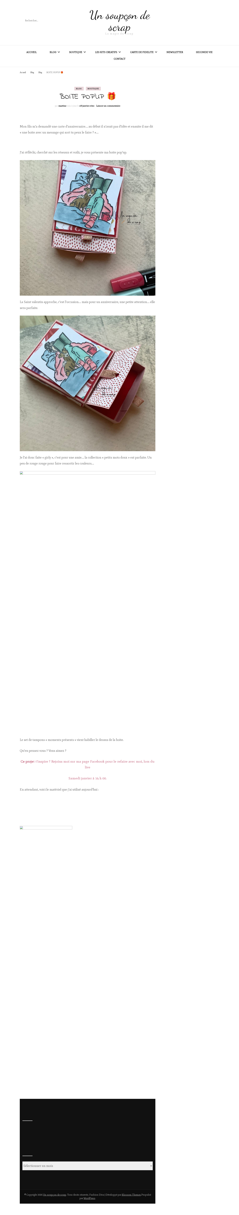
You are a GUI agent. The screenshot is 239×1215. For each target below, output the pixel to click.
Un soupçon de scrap (119, 21)
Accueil (31, 52)
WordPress (89, 1198)
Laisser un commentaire (108, 105)
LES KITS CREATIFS (106, 52)
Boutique (93, 88)
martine (62, 105)
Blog (53, 52)
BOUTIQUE (75, 52)
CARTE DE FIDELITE (142, 52)
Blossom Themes (131, 1194)
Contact (119, 58)
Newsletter (175, 52)
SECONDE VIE (204, 52)
